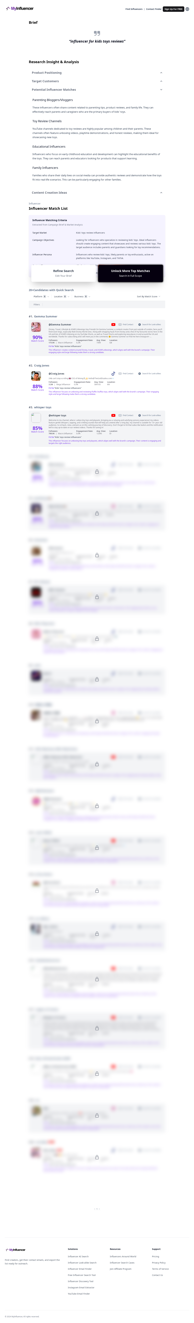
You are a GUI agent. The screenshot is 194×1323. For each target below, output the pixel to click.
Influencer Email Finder (80, 1268)
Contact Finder (154, 9)
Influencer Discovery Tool (80, 1281)
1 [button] (97, 1208)
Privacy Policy (159, 1262)
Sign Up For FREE (173, 9)
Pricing (155, 1256)
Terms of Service (160, 1268)
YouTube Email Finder (79, 1293)
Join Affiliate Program (120, 1268)
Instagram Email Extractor (81, 1287)
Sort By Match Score (147, 296)
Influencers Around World (123, 1256)
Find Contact (128, 324)
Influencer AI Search (78, 1256)
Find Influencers (133, 9)
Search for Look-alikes (151, 324)
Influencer (35, 203)
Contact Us (157, 1275)
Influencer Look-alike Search (82, 1262)
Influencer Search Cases (122, 1262)
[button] (130, 273)
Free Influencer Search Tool (82, 1275)
